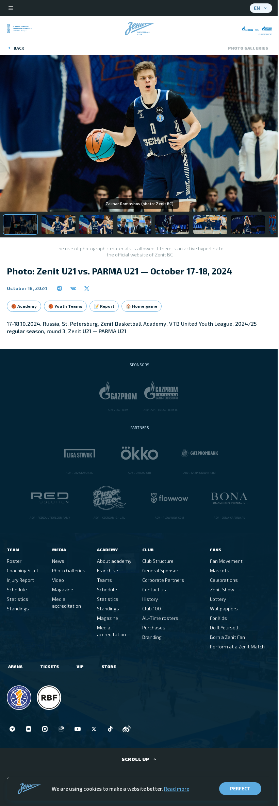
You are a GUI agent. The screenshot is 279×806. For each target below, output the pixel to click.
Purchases (153, 627)
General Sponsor (160, 570)
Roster (14, 561)
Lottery (218, 599)
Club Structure (158, 561)
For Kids (218, 618)
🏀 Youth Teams (65, 306)
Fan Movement (226, 561)
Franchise (107, 570)
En (257, 8)
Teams (104, 580)
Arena (15, 666)
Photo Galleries (248, 48)
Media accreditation (66, 602)
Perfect (240, 788)
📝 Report (104, 306)
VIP (80, 666)
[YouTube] (77, 728)
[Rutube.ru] (61, 728)
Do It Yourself (224, 627)
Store (108, 666)
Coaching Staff (22, 570)
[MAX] (44, 728)
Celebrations (224, 580)
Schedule (17, 589)
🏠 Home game (141, 306)
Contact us (154, 589)
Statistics (17, 599)
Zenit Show (222, 589)
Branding (152, 637)
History (150, 599)
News (58, 561)
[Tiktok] (110, 728)
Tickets (49, 666)
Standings (18, 608)
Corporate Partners (163, 580)
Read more (176, 789)
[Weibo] (126, 728)
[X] (93, 728)
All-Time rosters (160, 618)
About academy (114, 561)
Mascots (219, 570)
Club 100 (151, 608)
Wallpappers (224, 608)
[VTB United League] (19, 697)
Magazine (62, 589)
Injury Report (20, 580)
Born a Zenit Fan (227, 637)
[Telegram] (12, 728)
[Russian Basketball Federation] (49, 697)
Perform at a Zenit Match (237, 646)
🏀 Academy (24, 306)
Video (58, 580)
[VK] (28, 728)
